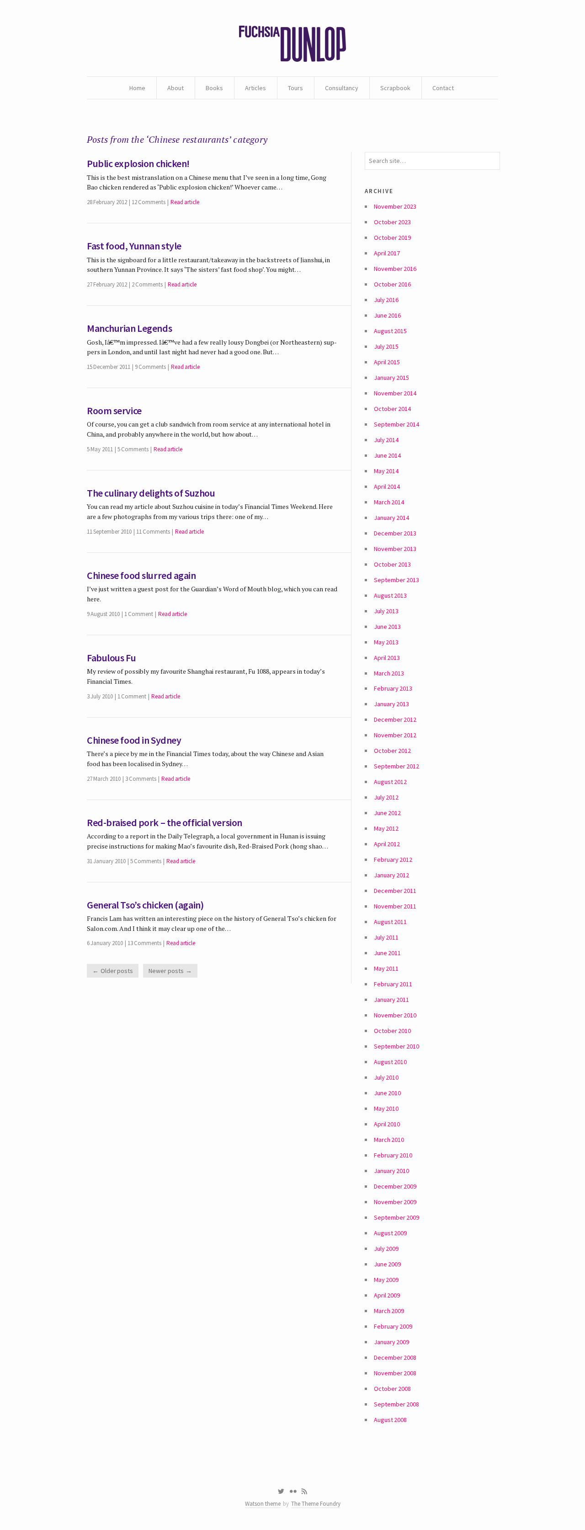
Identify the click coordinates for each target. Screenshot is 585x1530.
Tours (295, 88)
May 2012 (386, 828)
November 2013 (395, 549)
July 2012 (386, 797)
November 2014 (395, 393)
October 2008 (392, 1388)
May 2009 (386, 1280)
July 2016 (386, 300)
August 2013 (390, 595)
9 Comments (150, 367)
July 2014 (386, 440)
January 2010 (391, 1171)
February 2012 (393, 859)
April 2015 (387, 362)
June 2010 (387, 1093)
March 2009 (389, 1311)
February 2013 (393, 688)
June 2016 (387, 315)
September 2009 (396, 1217)
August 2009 (390, 1233)
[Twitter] (280, 1491)
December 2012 (395, 719)
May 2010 (386, 1108)
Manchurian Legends (129, 328)
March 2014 (389, 502)
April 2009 (387, 1295)
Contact (443, 88)
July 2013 (386, 611)
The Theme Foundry (315, 1504)
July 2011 (386, 937)
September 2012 (396, 766)
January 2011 (391, 999)
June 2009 (387, 1264)
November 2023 (395, 206)
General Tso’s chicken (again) (145, 904)
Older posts (117, 971)
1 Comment (138, 614)
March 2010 (389, 1139)
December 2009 (395, 1186)
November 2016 (395, 269)
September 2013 (396, 580)
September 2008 (396, 1404)
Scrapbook (395, 88)
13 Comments (144, 943)
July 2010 (386, 1077)
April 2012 (387, 844)
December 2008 (395, 1357)
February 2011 (393, 984)
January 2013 (391, 704)
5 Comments (133, 449)
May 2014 (386, 471)
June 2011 (387, 953)
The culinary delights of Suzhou (151, 493)
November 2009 (395, 1202)
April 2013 (387, 658)
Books (214, 88)
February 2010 (393, 1155)
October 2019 (392, 237)
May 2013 (386, 642)
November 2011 (395, 906)
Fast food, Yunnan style (134, 245)
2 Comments (147, 284)
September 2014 (396, 424)
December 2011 (395, 891)
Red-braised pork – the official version (164, 822)
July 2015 (386, 346)
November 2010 (395, 1015)
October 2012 (392, 750)
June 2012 (387, 813)
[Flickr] (293, 1491)
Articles (255, 88)
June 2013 (387, 626)
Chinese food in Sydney (134, 740)
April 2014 (387, 486)
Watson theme (263, 1504)
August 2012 (390, 782)
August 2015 (390, 331)
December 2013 (395, 533)
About (175, 88)
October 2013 (392, 564)
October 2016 (392, 284)
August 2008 (390, 1420)
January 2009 (391, 1342)
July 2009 (386, 1248)
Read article (184, 202)
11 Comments (153, 531)
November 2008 (395, 1373)
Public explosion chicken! (138, 163)
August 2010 (390, 1062)
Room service (114, 410)
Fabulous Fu (111, 657)
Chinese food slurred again (141, 575)
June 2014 (387, 455)
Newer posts (166, 971)
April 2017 (387, 253)
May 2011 (386, 968)
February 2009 (393, 1326)
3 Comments (140, 779)
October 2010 (392, 1031)
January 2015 (391, 377)
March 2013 (389, 673)
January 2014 (391, 518)
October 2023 (392, 222)
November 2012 (395, 735)
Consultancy (341, 88)
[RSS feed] (304, 1491)
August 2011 (390, 922)
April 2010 (387, 1124)
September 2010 (396, 1046)
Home (137, 88)
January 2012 (391, 875)
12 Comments (148, 202)
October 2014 (392, 409)
